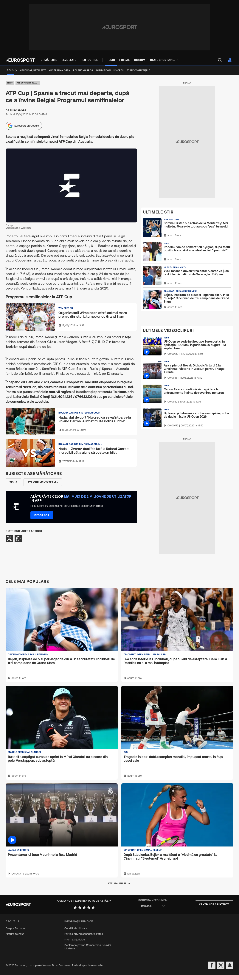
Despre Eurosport (16, 928)
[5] (93, 907)
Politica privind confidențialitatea (83, 933)
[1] (75, 907)
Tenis (10, 83)
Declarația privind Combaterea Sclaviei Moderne (87, 947)
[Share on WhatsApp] (18, 538)
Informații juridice (74, 939)
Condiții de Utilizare (75, 928)
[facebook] (211, 965)
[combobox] (152, 906)
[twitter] (220, 965)
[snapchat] (229, 965)
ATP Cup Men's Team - (28, 83)
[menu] (219, 60)
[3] (84, 907)
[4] (88, 907)
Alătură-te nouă (15, 933)
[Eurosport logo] (20, 60)
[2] (79, 907)
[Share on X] (9, 538)
